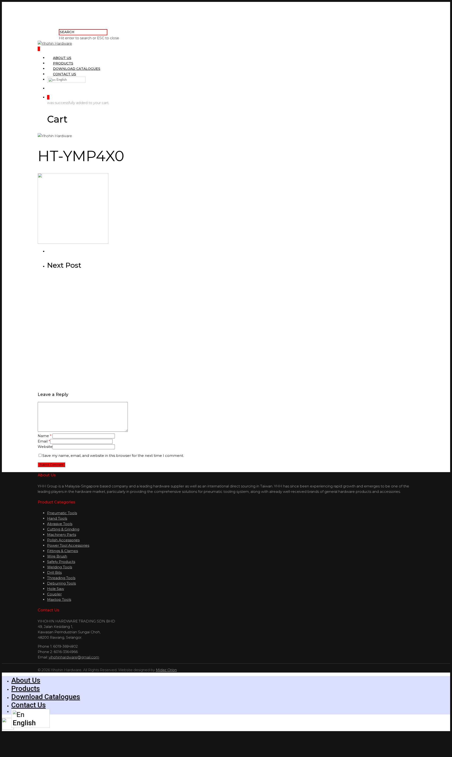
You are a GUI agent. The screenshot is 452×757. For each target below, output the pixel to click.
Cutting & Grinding (63, 529)
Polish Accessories (63, 540)
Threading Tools (61, 578)
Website (45, 446)
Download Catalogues (76, 69)
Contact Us (64, 74)
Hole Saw (55, 588)
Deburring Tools (61, 583)
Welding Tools (59, 567)
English (61, 79)
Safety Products (61, 561)
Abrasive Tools (59, 524)
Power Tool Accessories (68, 545)
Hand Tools (57, 518)
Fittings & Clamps (62, 551)
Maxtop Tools (59, 599)
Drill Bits (54, 572)
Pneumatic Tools (62, 513)
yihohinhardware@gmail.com (74, 657)
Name (45, 436)
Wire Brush (57, 556)
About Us (62, 58)
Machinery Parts (61, 534)
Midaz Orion (166, 670)
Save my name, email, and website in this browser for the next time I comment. (113, 455)
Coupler (54, 594)
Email (44, 441)
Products (63, 63)
